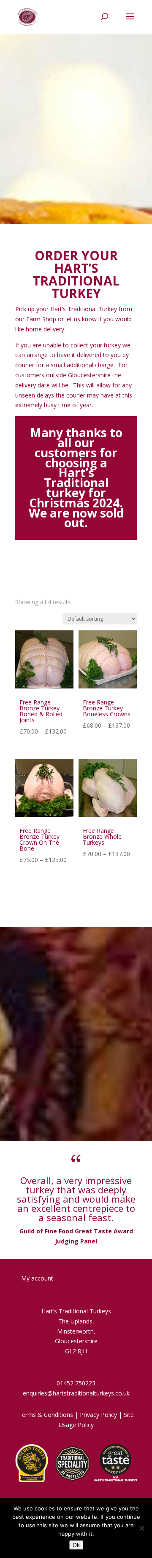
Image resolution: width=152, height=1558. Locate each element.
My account (37, 1278)
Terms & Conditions (45, 1415)
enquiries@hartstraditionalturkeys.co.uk (76, 1393)
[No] (141, 1528)
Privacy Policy (98, 1415)
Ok (76, 1545)
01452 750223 (76, 1383)
